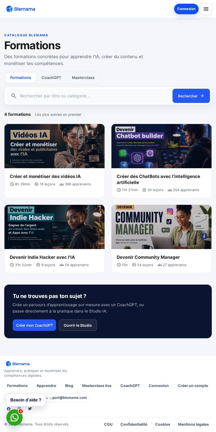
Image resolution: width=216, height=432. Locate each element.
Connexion (186, 9)
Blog (69, 385)
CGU (108, 424)
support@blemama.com (66, 397)
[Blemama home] (21, 9)
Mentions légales (193, 424)
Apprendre (46, 385)
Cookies (162, 424)
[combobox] (92, 95)
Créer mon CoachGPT (34, 325)
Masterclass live (96, 385)
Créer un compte (193, 385)
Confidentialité (133, 424)
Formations (20, 77)
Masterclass (83, 77)
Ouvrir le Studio (78, 325)
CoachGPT (51, 77)
